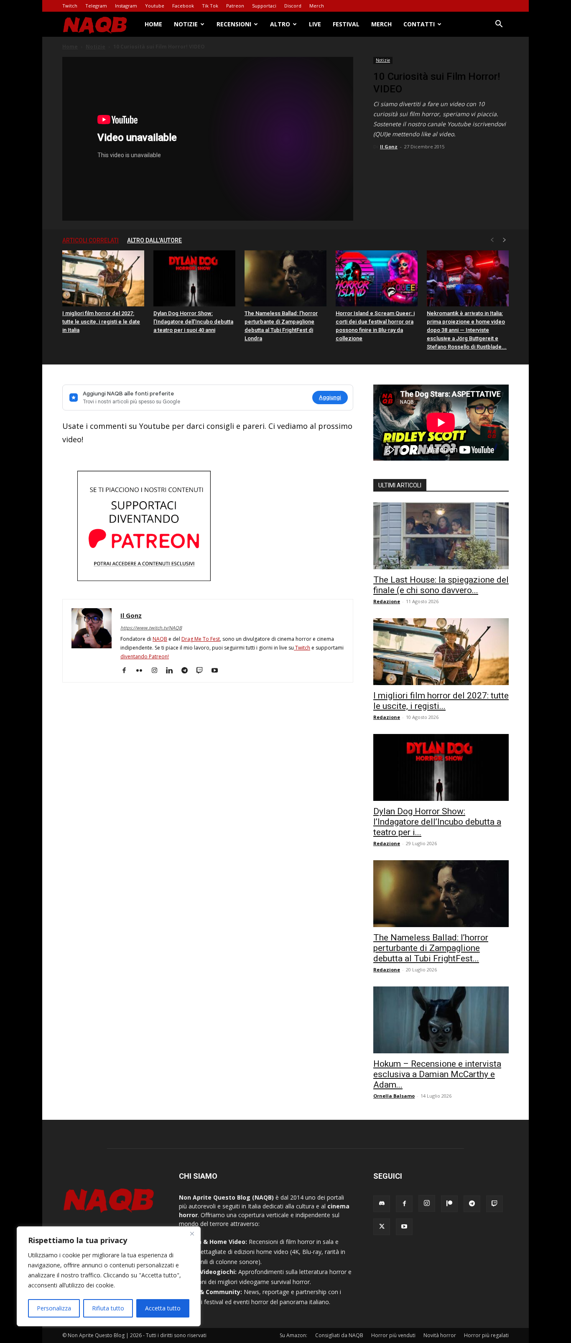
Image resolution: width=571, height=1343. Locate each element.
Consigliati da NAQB (339, 1335)
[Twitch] (202, 670)
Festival (346, 24)
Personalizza (54, 1308)
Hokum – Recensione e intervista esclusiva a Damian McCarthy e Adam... (437, 1074)
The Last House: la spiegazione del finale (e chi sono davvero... (441, 585)
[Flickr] (142, 670)
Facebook (183, 6)
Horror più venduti (393, 1335)
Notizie (186, 24)
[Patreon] (449, 1203)
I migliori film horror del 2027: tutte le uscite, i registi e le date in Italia (101, 321)
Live (315, 24)
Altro (280, 24)
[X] (381, 1226)
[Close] (192, 1233)
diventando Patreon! (144, 656)
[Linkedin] (172, 670)
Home (153, 24)
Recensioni (234, 24)
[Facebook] (127, 670)
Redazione (386, 601)
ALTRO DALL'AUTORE (154, 240)
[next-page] (504, 240)
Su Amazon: (293, 1335)
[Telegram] (187, 670)
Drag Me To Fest (200, 638)
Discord (292, 6)
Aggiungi (330, 397)
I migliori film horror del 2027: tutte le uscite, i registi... (441, 701)
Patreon (235, 6)
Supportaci (264, 6)
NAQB (160, 638)
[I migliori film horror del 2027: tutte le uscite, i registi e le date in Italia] (103, 278)
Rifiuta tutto (108, 1308)
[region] (109, 1276)
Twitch (69, 6)
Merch (316, 6)
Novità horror (439, 1335)
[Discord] (381, 1203)
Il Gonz (389, 146)
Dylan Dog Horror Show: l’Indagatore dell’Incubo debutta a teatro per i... (437, 821)
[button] (499, 25)
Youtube (154, 6)
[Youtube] (217, 670)
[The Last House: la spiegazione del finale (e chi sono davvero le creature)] (441, 535)
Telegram (96, 6)
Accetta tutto (163, 1308)
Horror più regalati (486, 1335)
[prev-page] (492, 240)
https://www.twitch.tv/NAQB (151, 627)
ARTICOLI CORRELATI (90, 240)
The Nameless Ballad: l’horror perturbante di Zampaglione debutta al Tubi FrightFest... (430, 948)
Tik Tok (210, 6)
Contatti (419, 24)
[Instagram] (157, 670)
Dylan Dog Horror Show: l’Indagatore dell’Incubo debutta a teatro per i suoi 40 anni (193, 321)
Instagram (126, 6)
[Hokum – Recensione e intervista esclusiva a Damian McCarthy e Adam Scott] (441, 1019)
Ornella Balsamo (394, 1096)
